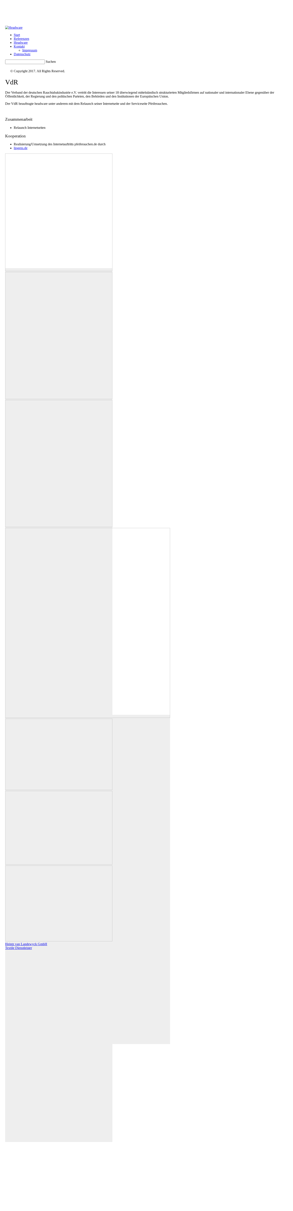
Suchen (51, 61)
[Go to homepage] (14, 27)
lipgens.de (20, 148)
